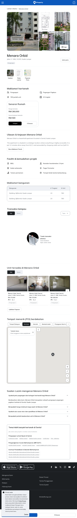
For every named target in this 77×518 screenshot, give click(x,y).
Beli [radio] (11, 272)
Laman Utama (12, 9)
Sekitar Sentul (23, 438)
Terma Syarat (44, 485)
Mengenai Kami (7, 475)
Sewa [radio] (18, 272)
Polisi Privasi (22, 501)
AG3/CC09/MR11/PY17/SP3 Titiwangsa (47, 445)
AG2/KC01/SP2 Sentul (15, 445)
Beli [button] (11, 213)
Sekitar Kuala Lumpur (35, 438)
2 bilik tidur (46, 438)
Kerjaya (4, 483)
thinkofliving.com (45, 497)
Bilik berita (5, 479)
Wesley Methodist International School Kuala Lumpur (24, 452)
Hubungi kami (6, 486)
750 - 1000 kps (55, 438)
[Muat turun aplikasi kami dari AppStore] (9, 467)
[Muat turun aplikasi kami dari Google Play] (26, 467)
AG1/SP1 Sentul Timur (28, 445)
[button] (65, 60)
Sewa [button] (18, 213)
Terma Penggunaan (46, 481)
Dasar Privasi (43, 477)
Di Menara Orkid (13, 438)
